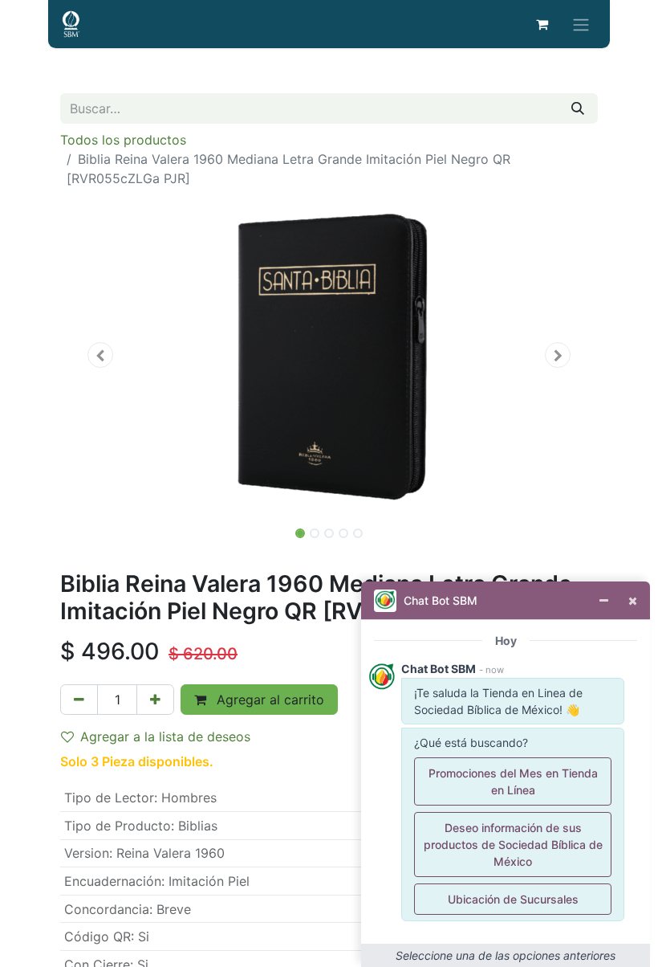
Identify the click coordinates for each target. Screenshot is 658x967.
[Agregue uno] (155, 699)
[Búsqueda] (578, 108)
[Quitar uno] (79, 699)
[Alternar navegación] (581, 24)
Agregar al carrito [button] (268, 700)
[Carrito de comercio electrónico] (542, 24)
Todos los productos (123, 140)
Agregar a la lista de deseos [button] (165, 736)
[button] (100, 355)
